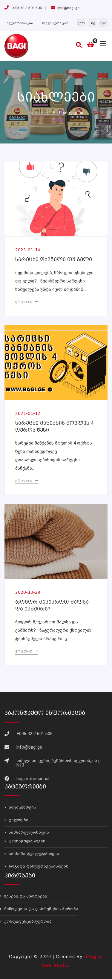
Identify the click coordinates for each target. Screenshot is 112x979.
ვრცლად (24, 302)
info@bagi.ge (67, 8)
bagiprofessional (32, 778)
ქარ (81, 23)
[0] (90, 45)
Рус (103, 23)
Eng (92, 23)
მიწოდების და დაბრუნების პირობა (40, 909)
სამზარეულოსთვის (28, 832)
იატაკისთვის (21, 807)
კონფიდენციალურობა (27, 921)
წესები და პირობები (25, 896)
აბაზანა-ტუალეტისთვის (33, 853)
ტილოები (17, 820)
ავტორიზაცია (20, 23)
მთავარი (38, 112)
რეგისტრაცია (55, 23)
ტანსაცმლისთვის (26, 841)
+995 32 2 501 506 (26, 8)
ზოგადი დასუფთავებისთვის (37, 866)
